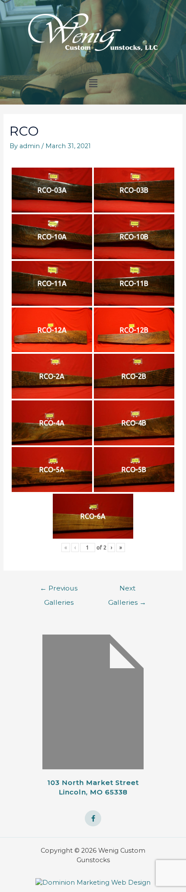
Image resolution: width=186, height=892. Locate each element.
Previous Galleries (58, 590)
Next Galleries (127, 590)
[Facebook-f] (93, 818)
